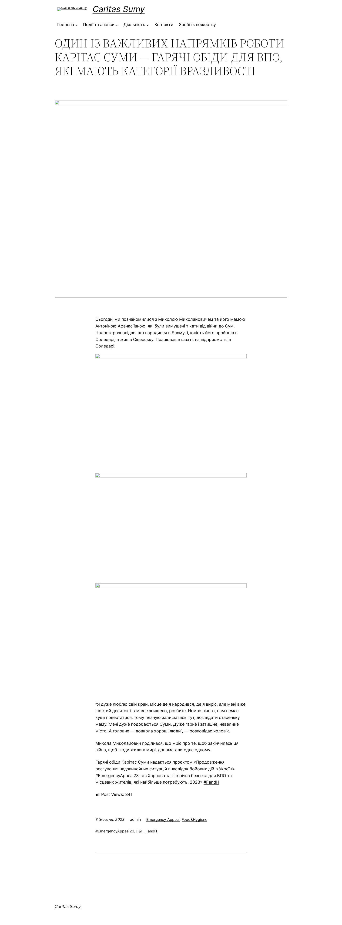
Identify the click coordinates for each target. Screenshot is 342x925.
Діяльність (134, 24)
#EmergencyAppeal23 (114, 831)
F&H (140, 831)
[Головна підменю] (76, 24)
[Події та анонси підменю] (117, 24)
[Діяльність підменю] (147, 24)
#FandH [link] (211, 782)
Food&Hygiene (194, 819)
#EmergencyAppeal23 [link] (117, 775)
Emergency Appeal (163, 819)
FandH (151, 831)
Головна (65, 24)
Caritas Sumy (119, 9)
